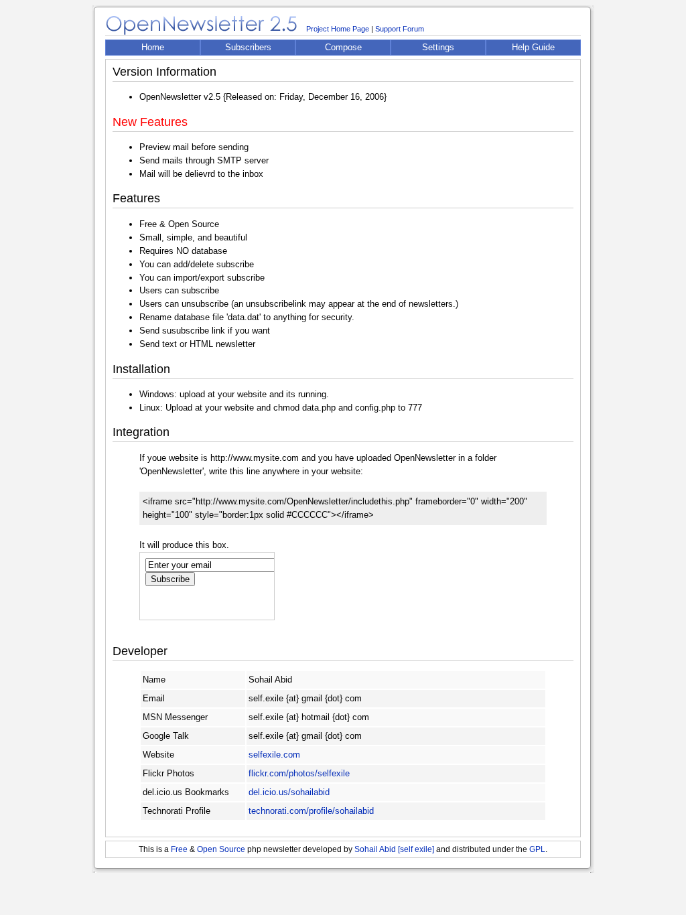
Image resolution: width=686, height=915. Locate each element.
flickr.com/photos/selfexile (299, 773)
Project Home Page (337, 29)
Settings (438, 47)
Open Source (221, 849)
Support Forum (399, 29)
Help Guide (533, 47)
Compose (343, 47)
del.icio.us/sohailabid (289, 792)
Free (179, 849)
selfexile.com (274, 755)
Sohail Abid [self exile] (394, 849)
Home (152, 47)
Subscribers (248, 47)
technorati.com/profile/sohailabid (311, 811)
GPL (537, 849)
